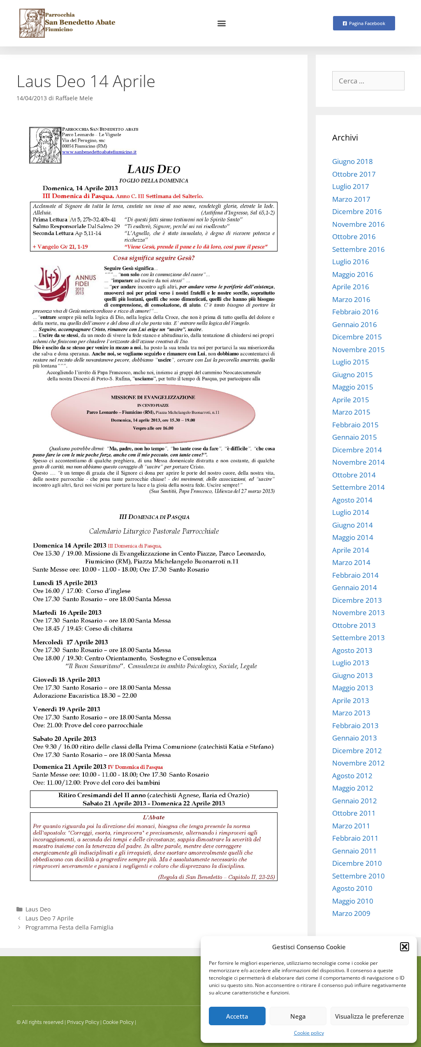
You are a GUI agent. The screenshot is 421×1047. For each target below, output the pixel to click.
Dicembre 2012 (357, 750)
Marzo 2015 (351, 412)
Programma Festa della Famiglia (69, 927)
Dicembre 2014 (357, 449)
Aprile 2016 (350, 286)
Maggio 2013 (352, 687)
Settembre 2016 (358, 249)
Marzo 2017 (351, 199)
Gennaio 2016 (354, 324)
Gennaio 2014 (354, 587)
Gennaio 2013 (354, 738)
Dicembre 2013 (357, 600)
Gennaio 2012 (354, 800)
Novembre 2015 (358, 349)
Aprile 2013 (350, 700)
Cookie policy (309, 1032)
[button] (404, 947)
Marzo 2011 (351, 825)
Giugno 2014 (352, 525)
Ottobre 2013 (354, 625)
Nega (298, 1016)
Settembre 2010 (358, 876)
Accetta (237, 1016)
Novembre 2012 (358, 763)
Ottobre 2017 (354, 174)
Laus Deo (38, 909)
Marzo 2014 (351, 562)
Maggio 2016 (352, 274)
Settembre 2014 (358, 487)
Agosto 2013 (352, 650)
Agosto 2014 (352, 500)
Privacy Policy (83, 1022)
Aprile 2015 (350, 399)
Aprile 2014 (350, 550)
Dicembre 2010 (357, 863)
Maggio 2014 (352, 537)
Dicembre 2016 (357, 211)
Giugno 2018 (352, 161)
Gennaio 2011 (354, 851)
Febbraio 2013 (355, 725)
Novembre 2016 (358, 224)
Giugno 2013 (352, 675)
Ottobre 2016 (354, 236)
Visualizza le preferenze (369, 1016)
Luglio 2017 (350, 186)
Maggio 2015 (352, 387)
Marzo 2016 (351, 299)
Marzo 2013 (351, 712)
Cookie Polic (117, 1022)
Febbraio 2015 (355, 424)
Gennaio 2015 (354, 437)
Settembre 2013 (358, 637)
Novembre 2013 (358, 612)
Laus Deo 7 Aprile (49, 918)
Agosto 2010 (352, 888)
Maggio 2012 (352, 788)
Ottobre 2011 (354, 813)
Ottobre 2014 (354, 475)
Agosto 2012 (352, 775)
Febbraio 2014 (355, 575)
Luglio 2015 (350, 362)
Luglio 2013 (350, 662)
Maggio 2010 (352, 901)
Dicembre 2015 (357, 336)
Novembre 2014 (358, 462)
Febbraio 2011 (355, 838)
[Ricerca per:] (368, 80)
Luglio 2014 (350, 512)
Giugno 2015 (352, 374)
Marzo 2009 (351, 913)
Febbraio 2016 (355, 311)
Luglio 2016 (350, 261)
